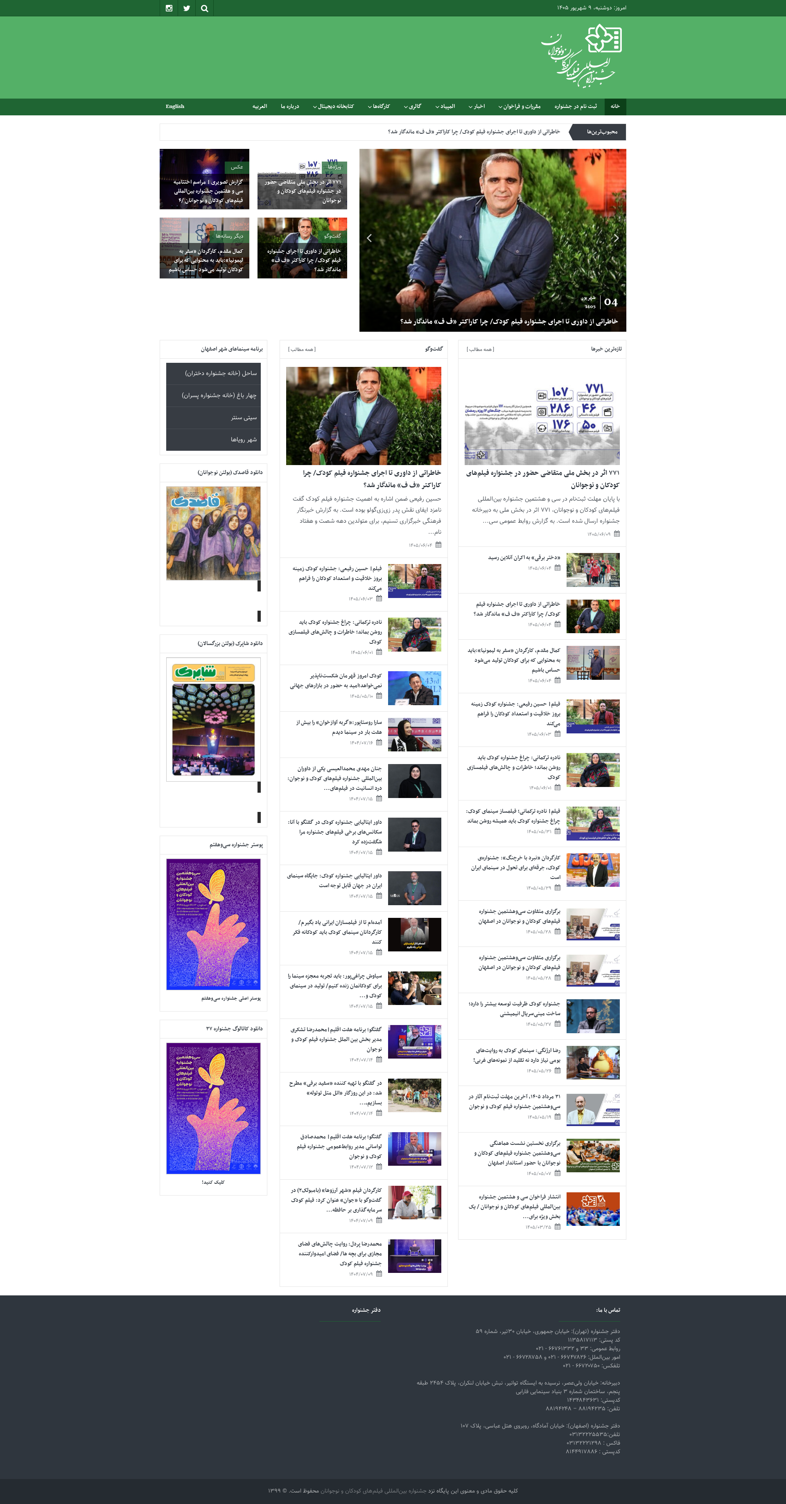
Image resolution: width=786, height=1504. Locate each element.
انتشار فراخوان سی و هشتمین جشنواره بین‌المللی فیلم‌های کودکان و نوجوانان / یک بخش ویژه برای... (514, 1206)
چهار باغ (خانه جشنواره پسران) (219, 395)
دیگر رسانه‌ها (229, 236)
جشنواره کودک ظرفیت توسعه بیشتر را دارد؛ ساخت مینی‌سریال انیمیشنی (514, 1008)
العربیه (260, 106)
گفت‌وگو (332, 236)
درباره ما (290, 106)
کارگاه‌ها (381, 106)
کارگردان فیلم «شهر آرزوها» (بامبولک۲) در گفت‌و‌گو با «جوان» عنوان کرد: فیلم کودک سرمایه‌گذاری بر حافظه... (336, 1200)
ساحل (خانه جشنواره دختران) (221, 373)
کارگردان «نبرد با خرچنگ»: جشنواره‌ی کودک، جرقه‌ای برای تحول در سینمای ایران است (515, 867)
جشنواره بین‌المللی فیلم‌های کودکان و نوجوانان (374, 1491)
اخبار (479, 106)
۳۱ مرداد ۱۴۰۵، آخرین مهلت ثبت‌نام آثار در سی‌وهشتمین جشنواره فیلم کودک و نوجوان (514, 1101)
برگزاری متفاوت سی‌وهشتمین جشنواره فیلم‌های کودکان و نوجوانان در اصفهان (519, 916)
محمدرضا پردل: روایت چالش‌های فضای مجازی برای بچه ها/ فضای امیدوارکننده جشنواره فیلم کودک (340, 1253)
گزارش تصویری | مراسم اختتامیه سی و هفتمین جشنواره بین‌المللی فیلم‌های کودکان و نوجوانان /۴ (208, 191)
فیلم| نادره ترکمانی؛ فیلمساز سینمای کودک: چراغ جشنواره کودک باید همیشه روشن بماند (513, 816)
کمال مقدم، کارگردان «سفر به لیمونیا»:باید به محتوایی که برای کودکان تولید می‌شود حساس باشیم (455, 132)
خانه (615, 106)
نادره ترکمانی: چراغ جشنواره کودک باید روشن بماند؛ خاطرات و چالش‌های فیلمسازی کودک (513, 767)
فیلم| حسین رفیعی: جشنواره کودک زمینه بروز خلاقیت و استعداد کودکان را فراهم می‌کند (515, 713)
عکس (237, 167)
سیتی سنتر (244, 418)
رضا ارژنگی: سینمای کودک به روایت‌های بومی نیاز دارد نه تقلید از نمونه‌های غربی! (516, 1055)
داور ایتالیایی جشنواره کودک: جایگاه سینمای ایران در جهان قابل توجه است (334, 880)
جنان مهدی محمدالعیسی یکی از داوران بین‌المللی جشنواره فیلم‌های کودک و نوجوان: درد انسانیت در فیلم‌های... (334, 778)
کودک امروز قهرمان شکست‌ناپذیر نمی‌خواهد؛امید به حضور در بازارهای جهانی (336, 680)
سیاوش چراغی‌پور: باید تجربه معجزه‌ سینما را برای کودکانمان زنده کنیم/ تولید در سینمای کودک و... (335, 985)
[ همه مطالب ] (480, 349)
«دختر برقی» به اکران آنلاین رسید (524, 557)
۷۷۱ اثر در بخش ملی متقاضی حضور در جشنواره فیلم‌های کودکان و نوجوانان (456, 322)
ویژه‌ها (334, 167)
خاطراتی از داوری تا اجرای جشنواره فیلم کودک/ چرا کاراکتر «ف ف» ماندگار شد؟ (304, 260)
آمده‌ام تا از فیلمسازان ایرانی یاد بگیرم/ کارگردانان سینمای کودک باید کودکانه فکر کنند (337, 932)
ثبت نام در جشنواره (576, 106)
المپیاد (447, 106)
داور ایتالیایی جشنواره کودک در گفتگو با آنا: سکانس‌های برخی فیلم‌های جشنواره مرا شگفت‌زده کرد (335, 832)
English (175, 106)
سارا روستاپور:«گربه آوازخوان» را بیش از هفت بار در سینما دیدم (339, 727)
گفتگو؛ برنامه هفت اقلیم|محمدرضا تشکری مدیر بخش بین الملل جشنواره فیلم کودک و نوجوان (336, 1039)
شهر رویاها (244, 440)
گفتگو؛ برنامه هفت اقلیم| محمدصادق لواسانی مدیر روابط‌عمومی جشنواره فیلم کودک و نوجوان (339, 1146)
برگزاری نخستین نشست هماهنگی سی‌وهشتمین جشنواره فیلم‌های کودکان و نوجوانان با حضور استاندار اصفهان (517, 1153)
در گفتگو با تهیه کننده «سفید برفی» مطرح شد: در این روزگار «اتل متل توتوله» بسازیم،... (335, 1093)
